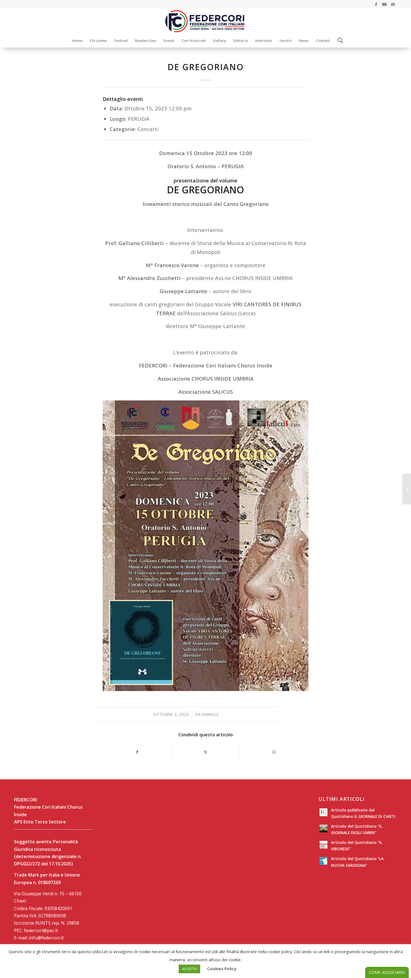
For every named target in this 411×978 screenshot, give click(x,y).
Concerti (148, 128)
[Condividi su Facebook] (137, 752)
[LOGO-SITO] (205, 21)
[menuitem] (77, 41)
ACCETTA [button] (189, 968)
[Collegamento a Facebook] (376, 4)
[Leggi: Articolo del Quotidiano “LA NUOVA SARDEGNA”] (323, 861)
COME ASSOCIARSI (387, 972)
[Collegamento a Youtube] (384, 4)
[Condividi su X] (206, 752)
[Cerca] (338, 41)
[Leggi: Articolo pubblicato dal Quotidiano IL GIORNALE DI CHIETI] (323, 812)
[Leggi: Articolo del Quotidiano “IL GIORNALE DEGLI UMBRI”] (323, 828)
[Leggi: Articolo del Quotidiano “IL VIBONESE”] (323, 845)
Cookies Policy (222, 968)
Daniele (210, 714)
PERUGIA (139, 118)
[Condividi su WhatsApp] (274, 752)
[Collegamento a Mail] (393, 4)
